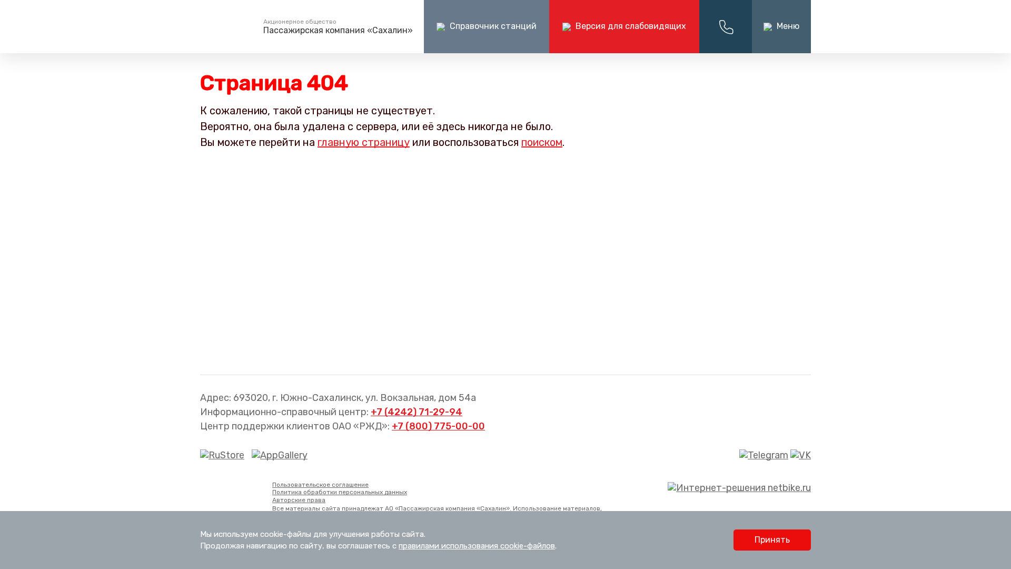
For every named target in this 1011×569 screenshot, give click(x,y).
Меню (787, 26)
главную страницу (364, 142)
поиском (541, 142)
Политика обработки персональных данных (339, 492)
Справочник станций (492, 26)
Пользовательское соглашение (320, 484)
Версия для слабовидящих (629, 26)
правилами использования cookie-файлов (477, 546)
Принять (772, 540)
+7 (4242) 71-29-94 (416, 412)
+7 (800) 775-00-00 (438, 426)
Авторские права (298, 500)
